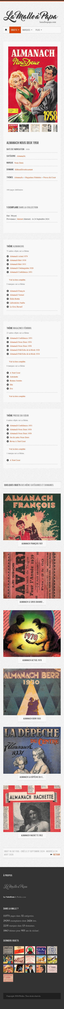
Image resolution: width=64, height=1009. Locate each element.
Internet (20, 219)
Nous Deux (18, 162)
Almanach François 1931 (32, 543)
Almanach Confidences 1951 (20, 272)
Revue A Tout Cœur (17, 441)
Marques (26, 29)
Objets (14, 29)
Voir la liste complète (17, 279)
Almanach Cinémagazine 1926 (21, 268)
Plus (38, 29)
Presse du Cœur (49, 177)
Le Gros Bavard (15, 306)
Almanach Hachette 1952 (32, 835)
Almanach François (17, 291)
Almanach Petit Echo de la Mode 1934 (24, 353)
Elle (11, 384)
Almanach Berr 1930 (17, 260)
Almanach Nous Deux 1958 (20, 346)
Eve (11, 388)
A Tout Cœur (14, 372)
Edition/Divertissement (24, 169)
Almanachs (21, 156)
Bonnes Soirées (15, 380)
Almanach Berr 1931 (17, 264)
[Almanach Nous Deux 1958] (32, 84)
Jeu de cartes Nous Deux (19, 437)
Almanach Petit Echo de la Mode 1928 (24, 349)
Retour (56, 854)
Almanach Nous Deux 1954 (20, 342)
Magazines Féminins (33, 177)
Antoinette (13, 376)
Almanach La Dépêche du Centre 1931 (32, 777)
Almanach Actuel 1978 (18, 256)
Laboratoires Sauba (17, 302)
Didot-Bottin (14, 298)
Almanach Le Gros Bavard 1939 (32, 601)
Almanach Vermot (16, 294)
